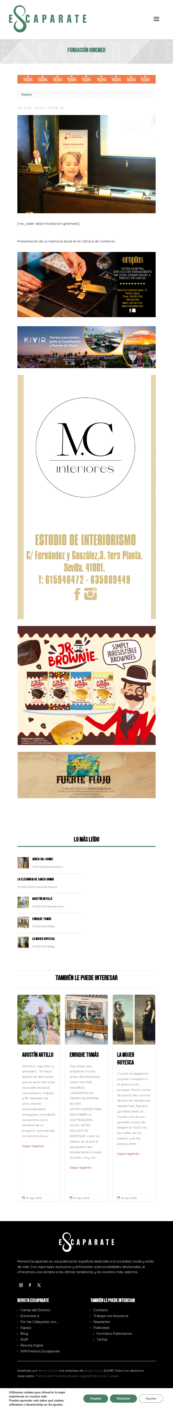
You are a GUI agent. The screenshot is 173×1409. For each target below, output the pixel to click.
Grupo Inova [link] (93, 1370)
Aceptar (95, 1398)
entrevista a (56, 866)
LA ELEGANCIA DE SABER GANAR (36, 879)
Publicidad (101, 1327)
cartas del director (46, 887)
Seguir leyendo (33, 1167)
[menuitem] (156, 22)
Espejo (26, 94)
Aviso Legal (79, 1376)
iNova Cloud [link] (48, 1370)
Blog (52, 926)
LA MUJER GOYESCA (43, 939)
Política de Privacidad (52, 1376)
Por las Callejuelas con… (39, 1322)
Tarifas (102, 1339)
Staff (24, 1339)
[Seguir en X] (39, 1285)
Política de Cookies (104, 1376)
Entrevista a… (30, 1316)
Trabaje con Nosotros (110, 1316)
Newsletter (101, 1322)
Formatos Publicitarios (114, 1333)
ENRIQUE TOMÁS (42, 919)
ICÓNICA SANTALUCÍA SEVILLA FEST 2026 (134, 1098)
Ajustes (151, 1398)
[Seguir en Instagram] (21, 1285)
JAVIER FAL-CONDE (42, 859)
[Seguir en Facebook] (30, 1285)
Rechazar (123, 1398)
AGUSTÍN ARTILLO (42, 899)
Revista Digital (31, 1345)
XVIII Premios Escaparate (40, 1351)
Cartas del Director (35, 1310)
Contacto (100, 1310)
